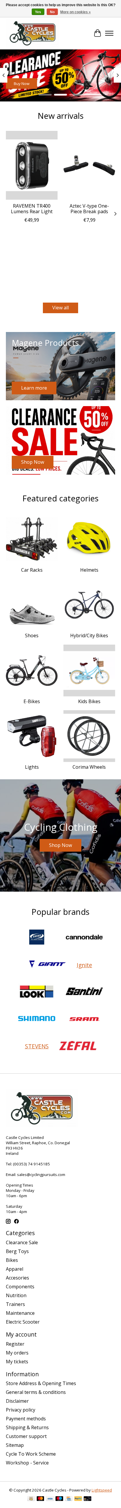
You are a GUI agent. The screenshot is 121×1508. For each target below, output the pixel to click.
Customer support (26, 1436)
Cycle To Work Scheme (31, 1454)
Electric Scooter (23, 1322)
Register (15, 1344)
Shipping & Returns (27, 1427)
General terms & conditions (36, 1392)
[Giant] (48, 965)
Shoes (31, 635)
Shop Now (23, 83)
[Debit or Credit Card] (87, 1499)
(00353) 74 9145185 (31, 1164)
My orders (17, 1352)
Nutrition (16, 1295)
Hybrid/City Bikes (89, 635)
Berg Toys (17, 1251)
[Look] (37, 992)
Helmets (89, 570)
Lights (32, 767)
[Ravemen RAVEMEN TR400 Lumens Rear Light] (32, 165)
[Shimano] (37, 1019)
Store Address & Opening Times (41, 1383)
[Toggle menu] (109, 33)
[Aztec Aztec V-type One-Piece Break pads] (89, 165)
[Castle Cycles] (32, 33)
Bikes (12, 1260)
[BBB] (37, 938)
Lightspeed (102, 1490)
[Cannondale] (84, 938)
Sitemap (15, 1445)
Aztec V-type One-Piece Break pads (89, 209)
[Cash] (31, 1499)
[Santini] (84, 992)
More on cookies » (75, 12)
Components (20, 1286)
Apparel (14, 1269)
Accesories (17, 1278)
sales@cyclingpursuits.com (41, 1174)
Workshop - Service (27, 1462)
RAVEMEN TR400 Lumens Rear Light (32, 209)
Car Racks (32, 570)
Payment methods (26, 1418)
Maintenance (20, 1313)
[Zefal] (78, 1046)
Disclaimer (17, 1401)
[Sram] (84, 1019)
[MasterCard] (40, 1499)
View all (60, 307)
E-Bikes (31, 701)
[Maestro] (59, 1499)
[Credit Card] (68, 1499)
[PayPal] (78, 1499)
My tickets (17, 1361)
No (52, 12)
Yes (38, 12)
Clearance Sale (22, 1242)
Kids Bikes (89, 701)
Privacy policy (20, 1410)
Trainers (15, 1304)
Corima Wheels (89, 767)
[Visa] (50, 1499)
